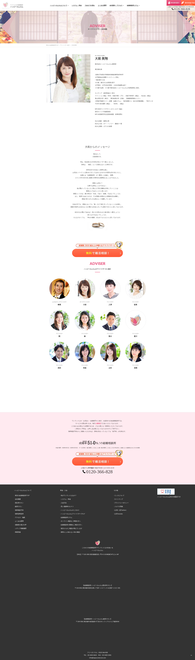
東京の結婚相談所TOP (52, 45)
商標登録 (18, 532)
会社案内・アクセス (116, 5)
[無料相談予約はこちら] (97, 249)
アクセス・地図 (20, 517)
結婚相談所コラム (132, 5)
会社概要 (18, 499)
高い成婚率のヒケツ (67, 506)
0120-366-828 (103, 652)
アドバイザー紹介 (65, 45)
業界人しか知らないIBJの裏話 (70, 532)
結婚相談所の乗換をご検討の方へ (71, 525)
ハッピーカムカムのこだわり (70, 510)
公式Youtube (118, 514)
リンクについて (119, 495)
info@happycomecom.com (97, 658)
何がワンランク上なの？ (68, 495)
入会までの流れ (90, 5)
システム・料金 (77, 5)
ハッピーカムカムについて (58, 5)
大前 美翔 (74, 45)
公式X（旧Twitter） (120, 510)
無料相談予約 (19, 510)
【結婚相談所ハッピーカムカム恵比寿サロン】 (97, 585)
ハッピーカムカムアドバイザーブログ (73, 514)
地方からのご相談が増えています (71, 528)
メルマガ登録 (118, 506)
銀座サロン (18, 506)
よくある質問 (102, 5)
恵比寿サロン (19, 503)
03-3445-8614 (92, 655)
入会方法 (64, 503)
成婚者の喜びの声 (20, 525)
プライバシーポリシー (121, 503)
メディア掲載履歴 (20, 528)
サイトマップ (118, 499)
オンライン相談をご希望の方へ (71, 521)
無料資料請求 (174, 3)
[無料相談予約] (188, 3)
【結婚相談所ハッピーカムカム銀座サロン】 (97, 619)
